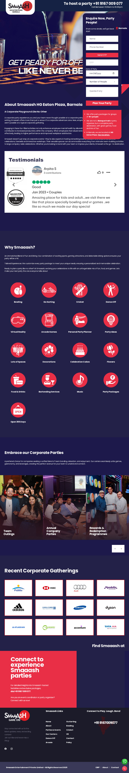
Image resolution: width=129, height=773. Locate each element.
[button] (115, 548)
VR (67, 734)
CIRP (97, 767)
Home (48, 721)
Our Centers (51, 734)
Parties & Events (53, 730)
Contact (70, 738)
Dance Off (50, 738)
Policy (69, 742)
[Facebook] (6, 749)
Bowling (69, 725)
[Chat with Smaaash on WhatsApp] (125, 762)
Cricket (69, 730)
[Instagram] (12, 749)
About (48, 725)
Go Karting (71, 721)
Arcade (49, 742)
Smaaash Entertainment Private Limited (24, 767)
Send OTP (102, 55)
